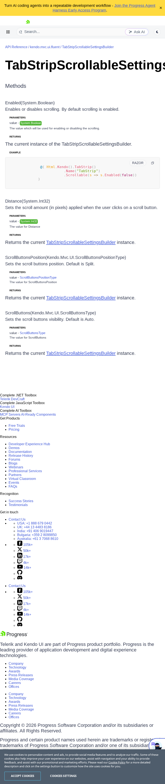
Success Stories (21, 501)
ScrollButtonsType (32, 333)
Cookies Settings (63, 776)
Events (14, 482)
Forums (14, 459)
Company (16, 663)
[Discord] (19, 578)
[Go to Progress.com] (14, 636)
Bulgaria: (37, 535)
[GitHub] (19, 573)
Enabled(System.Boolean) (30, 102)
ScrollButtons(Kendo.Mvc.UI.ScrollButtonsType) (50, 313)
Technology (17, 667)
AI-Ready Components (38, 414)
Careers (15, 683)
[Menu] (8, 32)
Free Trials (17, 425)
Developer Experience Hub (29, 444)
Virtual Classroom (22, 479)
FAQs (13, 486)
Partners (15, 475)
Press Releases (21, 675)
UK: (34, 527)
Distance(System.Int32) (27, 201)
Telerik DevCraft (12, 399)
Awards (14, 671)
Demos (14, 448)
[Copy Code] (152, 163)
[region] (82, 766)
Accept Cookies (22, 776)
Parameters (17, 117)
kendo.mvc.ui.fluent (45, 47)
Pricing (14, 429)
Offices (14, 686)
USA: (34, 523)
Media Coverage (21, 679)
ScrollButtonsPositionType (38, 277)
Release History (21, 455)
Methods (15, 86)
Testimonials (18, 505)
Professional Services (25, 471)
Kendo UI (7, 407)
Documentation (20, 452)
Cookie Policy (116, 762)
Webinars (16, 467)
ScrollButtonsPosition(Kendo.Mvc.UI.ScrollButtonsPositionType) (65, 257)
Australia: (37, 539)
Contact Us (17, 519)
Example (15, 152)
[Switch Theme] (157, 31)
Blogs (13, 463)
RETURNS (15, 136)
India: (35, 531)
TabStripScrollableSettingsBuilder (88, 47)
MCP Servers (10, 414)
